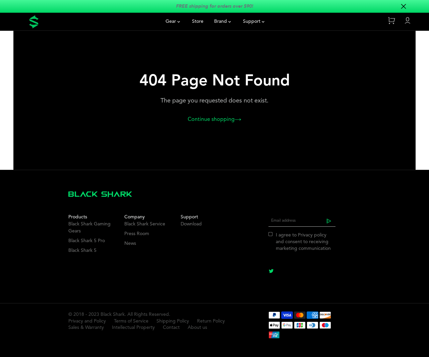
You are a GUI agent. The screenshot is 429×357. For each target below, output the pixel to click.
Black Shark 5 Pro (86, 240)
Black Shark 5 (82, 250)
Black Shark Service (144, 224)
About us (197, 327)
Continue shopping (211, 119)
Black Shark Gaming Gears (89, 227)
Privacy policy (312, 235)
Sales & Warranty (86, 327)
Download (191, 224)
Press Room (136, 233)
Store (197, 21)
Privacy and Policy (87, 321)
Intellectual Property (133, 327)
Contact (171, 327)
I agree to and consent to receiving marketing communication (303, 242)
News (130, 243)
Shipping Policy (173, 321)
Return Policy (211, 321)
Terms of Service (131, 321)
